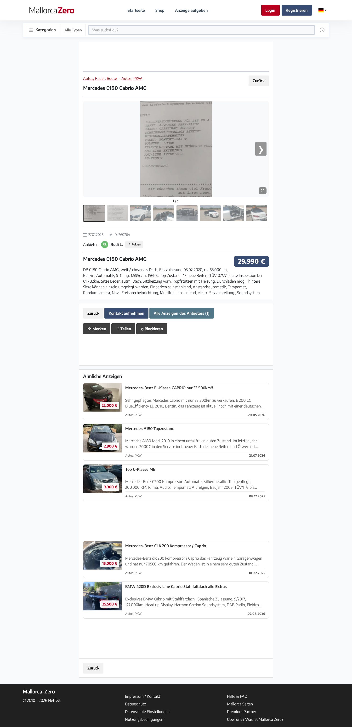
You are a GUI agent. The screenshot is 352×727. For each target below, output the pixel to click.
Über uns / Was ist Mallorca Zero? (255, 719)
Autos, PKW (131, 78)
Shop (160, 10)
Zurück (259, 80)
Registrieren (297, 10)
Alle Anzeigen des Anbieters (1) (182, 313)
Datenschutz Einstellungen (147, 711)
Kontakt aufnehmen (126, 313)
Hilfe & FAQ (237, 696)
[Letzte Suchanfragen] (322, 30)
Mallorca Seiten (240, 704)
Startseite (136, 10)
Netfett (54, 700)
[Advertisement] (176, 57)
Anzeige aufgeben (191, 10)
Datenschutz (135, 704)
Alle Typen (73, 30)
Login (270, 10)
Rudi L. (117, 244)
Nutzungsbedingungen (144, 719)
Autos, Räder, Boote (100, 78)
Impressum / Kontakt (142, 696)
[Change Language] (322, 10)
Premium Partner (241, 711)
